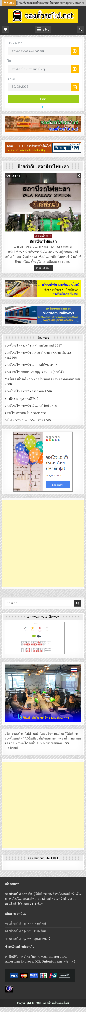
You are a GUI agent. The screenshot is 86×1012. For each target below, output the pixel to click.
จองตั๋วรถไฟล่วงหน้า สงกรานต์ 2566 (28, 391)
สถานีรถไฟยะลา (43, 241)
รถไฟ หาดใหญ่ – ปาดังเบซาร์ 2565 (28, 420)
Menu (46, 29)
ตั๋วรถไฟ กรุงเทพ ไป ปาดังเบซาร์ (25, 413)
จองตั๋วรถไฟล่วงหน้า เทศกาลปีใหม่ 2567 (31, 365)
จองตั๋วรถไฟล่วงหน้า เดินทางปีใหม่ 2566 (31, 406)
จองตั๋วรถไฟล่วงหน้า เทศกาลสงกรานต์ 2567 (33, 345)
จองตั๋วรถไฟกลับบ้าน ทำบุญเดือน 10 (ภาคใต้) (34, 372)
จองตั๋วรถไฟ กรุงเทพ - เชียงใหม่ (25, 931)
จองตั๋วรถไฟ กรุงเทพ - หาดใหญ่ (25, 923)
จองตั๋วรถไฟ (45, 236)
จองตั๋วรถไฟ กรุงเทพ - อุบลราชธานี (27, 939)
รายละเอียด (42, 268)
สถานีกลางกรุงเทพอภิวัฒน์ (21, 398)
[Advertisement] (43, 543)
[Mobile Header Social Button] (5, 29)
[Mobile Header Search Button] (80, 29)
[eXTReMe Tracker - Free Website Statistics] (9, 991)
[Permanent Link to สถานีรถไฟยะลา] (43, 202)
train (20, 247)
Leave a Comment (63, 247)
